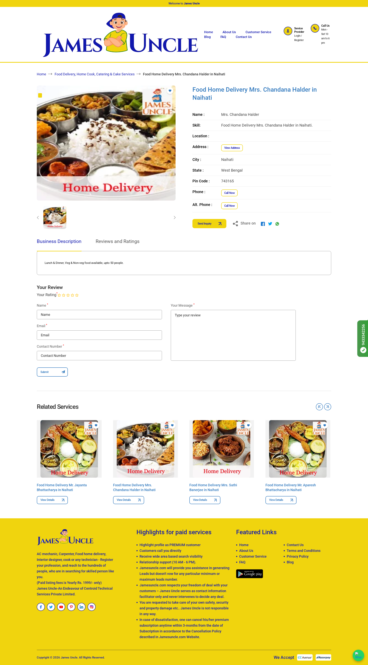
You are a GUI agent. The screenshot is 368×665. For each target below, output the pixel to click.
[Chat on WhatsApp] (358, 655)
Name (42, 305)
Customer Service (258, 32)
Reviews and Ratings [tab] (118, 241)
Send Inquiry (204, 223)
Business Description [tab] (59, 241)
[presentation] (38, 217)
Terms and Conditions (303, 551)
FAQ (223, 37)
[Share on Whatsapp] (277, 223)
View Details (47, 500)
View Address (232, 148)
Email (42, 326)
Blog (207, 37)
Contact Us (244, 37)
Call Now (229, 193)
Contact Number (50, 346)
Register (299, 40)
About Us (229, 32)
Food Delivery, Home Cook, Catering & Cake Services (95, 74)
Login (297, 35)
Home (208, 32)
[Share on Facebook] (263, 223)
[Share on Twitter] (270, 223)
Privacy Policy (298, 556)
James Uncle (69, 657)
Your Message (183, 305)
